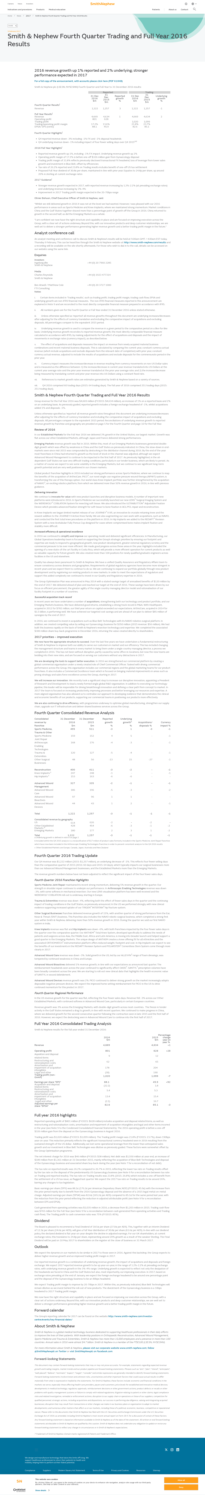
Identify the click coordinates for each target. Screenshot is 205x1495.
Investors (29, 4)
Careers (11, 4)
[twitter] (166, 1450)
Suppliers (47, 1470)
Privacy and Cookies (120, 1470)
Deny (181, 1487)
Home (10, 16)
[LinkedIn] (177, 1450)
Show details (40, 1490)
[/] (36, 1451)
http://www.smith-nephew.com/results (145, 242)
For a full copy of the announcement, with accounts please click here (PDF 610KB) (78, 81)
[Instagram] (172, 1450)
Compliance (30, 1470)
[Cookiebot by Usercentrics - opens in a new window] (19, 1490)
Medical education (57, 9)
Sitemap (156, 1470)
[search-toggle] (195, 10)
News (20, 4)
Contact (184, 9)
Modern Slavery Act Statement (71, 1470)
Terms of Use (98, 1470)
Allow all (181, 1480)
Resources (140, 1470)
